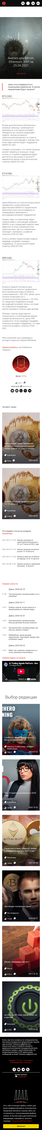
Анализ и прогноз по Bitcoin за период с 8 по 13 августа (28, 558)
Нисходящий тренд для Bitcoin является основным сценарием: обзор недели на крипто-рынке (19, 446)
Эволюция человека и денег (17, 906)
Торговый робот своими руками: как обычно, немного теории (23, 629)
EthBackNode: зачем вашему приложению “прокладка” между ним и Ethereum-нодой (24, 637)
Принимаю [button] (21, 1126)
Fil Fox (23, 376)
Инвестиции (12, 749)
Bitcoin (9, 969)
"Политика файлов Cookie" (21, 1121)
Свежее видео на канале (14, 658)
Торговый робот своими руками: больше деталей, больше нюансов (23, 622)
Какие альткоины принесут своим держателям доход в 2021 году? (20, 849)
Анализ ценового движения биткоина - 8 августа (28, 565)
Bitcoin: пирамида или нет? (16, 962)
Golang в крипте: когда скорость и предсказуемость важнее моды (22, 608)
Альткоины (11, 858)
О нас (20, 1060)
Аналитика (27, 386)
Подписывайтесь (10, 347)
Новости (10, 747)
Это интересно (13, 913)
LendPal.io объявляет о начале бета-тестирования (18, 738)
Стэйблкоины (20, 747)
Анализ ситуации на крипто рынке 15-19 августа (20, 502)
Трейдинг (30, 747)
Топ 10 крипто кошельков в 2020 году (20, 794)
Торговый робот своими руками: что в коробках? (24, 595)
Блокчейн (11, 1024)
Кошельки (11, 802)
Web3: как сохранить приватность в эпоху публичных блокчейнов (23, 651)
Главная (12, 1060)
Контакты (29, 1060)
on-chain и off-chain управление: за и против (20, 1016)
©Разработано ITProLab (21, 1062)
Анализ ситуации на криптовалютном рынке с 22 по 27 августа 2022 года (28, 542)
